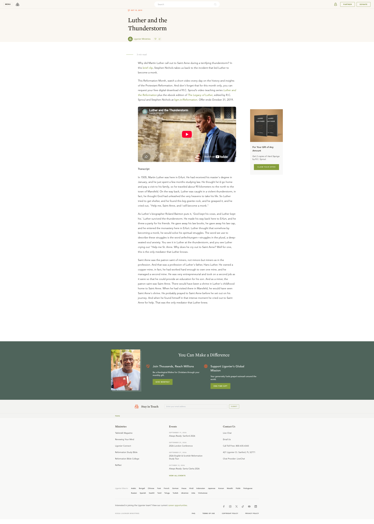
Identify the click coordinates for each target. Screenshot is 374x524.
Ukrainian (184, 493)
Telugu (167, 493)
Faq (193, 513)
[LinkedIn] (255, 506)
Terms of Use (208, 513)
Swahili (151, 493)
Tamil (159, 493)
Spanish (143, 493)
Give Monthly (163, 382)
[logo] (17, 4)
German (175, 488)
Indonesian (200, 488)
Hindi (191, 488)
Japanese (211, 488)
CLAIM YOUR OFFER (266, 167)
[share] (159, 39)
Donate (363, 4)
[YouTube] (249, 506)
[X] (236, 506)
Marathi (230, 488)
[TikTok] (242, 506)
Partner (347, 4)
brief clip (148, 67)
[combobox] (183, 4)
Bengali (142, 488)
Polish (238, 488)
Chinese (151, 488)
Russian (134, 493)
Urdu (193, 493)
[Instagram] (230, 506)
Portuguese (247, 488)
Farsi (159, 488)
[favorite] (155, 39)
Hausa (183, 488)
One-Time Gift (220, 386)
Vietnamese (202, 493)
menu (8, 4)
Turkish (175, 493)
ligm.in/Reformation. (186, 99)
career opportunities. (178, 505)
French (166, 488)
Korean (221, 488)
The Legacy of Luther (200, 95)
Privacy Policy (252, 513)
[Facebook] (223, 506)
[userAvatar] (335, 4)
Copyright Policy (230, 513)
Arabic (133, 488)
